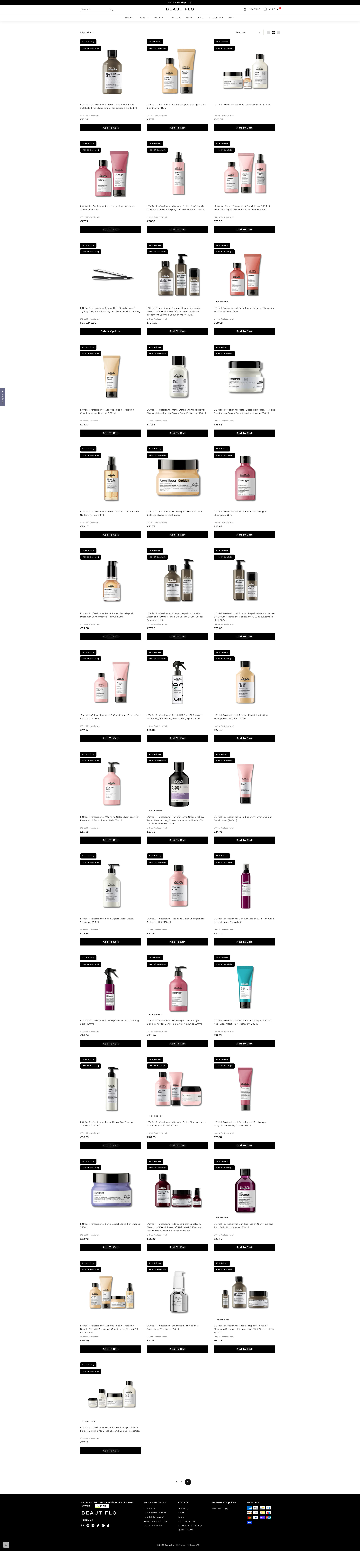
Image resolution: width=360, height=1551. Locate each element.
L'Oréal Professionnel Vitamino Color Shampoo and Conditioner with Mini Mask (176, 1124)
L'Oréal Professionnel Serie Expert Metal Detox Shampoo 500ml (107, 920)
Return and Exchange (155, 1521)
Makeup (159, 17)
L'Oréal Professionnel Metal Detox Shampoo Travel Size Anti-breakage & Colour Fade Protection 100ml (176, 411)
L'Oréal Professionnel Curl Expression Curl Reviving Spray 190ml (109, 1022)
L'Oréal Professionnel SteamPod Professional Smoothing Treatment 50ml (172, 1327)
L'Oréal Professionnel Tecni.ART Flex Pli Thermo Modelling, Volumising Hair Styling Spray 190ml (174, 717)
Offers (129, 17)
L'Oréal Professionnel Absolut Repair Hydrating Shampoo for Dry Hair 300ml (241, 717)
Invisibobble (182, 2)
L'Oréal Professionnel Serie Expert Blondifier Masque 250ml (110, 1226)
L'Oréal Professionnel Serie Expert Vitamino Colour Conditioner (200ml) (243, 819)
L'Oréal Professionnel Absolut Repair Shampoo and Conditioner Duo (176, 106)
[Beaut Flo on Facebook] (87, 1525)
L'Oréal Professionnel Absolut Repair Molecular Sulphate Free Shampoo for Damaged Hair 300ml (108, 106)
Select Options (111, 331)
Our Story (183, 1508)
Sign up (101, 1505)
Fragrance (216, 17)
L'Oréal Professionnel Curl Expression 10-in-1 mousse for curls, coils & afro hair (244, 920)
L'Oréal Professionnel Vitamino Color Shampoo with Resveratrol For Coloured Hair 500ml (110, 819)
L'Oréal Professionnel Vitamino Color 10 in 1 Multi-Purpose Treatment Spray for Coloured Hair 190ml (175, 208)
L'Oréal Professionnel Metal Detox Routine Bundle (242, 104)
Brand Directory (186, 1521)
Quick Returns (186, 1529)
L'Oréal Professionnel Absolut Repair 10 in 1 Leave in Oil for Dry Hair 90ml (110, 513)
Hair (189, 17)
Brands (144, 17)
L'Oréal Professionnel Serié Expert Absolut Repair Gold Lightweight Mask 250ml (175, 513)
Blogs (181, 1512)
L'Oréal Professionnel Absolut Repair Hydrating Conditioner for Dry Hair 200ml (107, 411)
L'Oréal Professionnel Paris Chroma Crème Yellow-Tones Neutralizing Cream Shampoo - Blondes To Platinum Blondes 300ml (176, 820)
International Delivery (190, 1525)
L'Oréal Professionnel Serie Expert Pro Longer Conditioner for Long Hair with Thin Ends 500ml (174, 1022)
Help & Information (154, 1517)
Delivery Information (155, 1512)
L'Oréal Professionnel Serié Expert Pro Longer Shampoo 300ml (240, 513)
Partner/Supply (220, 1508)
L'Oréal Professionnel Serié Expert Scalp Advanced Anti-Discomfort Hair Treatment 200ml (243, 1022)
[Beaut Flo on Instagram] (82, 1525)
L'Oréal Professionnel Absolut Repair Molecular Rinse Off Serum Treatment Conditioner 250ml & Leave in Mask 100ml (244, 616)
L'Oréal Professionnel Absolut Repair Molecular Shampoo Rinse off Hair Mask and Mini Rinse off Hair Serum (244, 1329)
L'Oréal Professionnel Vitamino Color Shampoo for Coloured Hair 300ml (175, 920)
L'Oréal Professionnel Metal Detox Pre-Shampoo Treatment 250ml (107, 1124)
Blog (232, 17)
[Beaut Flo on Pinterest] (103, 1525)
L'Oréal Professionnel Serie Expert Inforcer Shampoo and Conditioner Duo (244, 310)
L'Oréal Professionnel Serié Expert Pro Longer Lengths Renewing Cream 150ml (240, 1124)
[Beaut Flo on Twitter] (98, 1525)
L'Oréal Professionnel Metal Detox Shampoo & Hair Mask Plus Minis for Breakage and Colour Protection (110, 1429)
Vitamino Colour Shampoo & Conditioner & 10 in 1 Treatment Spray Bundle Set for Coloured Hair (242, 208)
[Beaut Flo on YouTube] (93, 1525)
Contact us (150, 1508)
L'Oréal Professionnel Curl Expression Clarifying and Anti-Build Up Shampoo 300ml (243, 1226)
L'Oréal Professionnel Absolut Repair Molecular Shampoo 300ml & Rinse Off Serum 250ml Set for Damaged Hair (175, 616)
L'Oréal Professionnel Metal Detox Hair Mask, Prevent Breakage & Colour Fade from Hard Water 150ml (244, 411)
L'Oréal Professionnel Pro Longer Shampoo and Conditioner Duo (107, 208)
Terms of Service (153, 1525)
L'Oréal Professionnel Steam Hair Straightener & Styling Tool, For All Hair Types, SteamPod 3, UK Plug (110, 310)
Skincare (175, 17)
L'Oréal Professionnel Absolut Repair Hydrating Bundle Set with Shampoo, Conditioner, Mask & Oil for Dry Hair (109, 1329)
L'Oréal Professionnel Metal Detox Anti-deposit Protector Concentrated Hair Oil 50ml (107, 615)
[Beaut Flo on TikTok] (108, 1525)
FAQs (181, 1517)
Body (201, 17)
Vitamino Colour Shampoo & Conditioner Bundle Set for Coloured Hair (110, 717)
